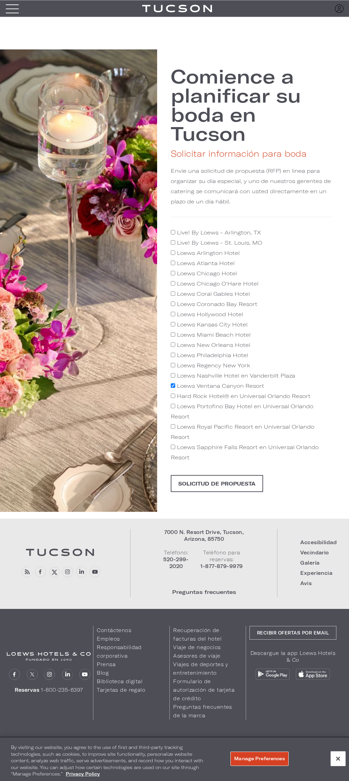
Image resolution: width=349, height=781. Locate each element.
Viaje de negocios (197, 647)
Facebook (40, 572)
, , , (204, 535)
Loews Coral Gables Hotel (212, 293)
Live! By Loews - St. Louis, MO (218, 242)
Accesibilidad (318, 542)
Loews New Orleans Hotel (212, 344)
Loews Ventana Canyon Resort (219, 385)
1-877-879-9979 (221, 566)
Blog (103, 673)
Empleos (108, 639)
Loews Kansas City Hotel (211, 324)
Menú (12, 8)
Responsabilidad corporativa (119, 651)
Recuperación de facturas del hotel (197, 634)
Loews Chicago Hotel (206, 273)
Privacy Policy (83, 774)
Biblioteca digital (119, 681)
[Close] (338, 758)
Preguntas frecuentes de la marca (202, 711)
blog (26, 572)
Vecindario (314, 552)
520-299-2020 (175, 562)
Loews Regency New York (212, 365)
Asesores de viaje (196, 656)
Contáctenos (114, 630)
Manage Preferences (259, 758)
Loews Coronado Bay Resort (216, 304)
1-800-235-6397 (62, 690)
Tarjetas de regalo (121, 690)
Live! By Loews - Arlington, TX (218, 232)
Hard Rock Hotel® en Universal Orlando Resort (242, 396)
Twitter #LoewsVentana (54, 572)
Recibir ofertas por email (293, 632)
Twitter (32, 674)
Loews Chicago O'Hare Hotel (216, 283)
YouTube (95, 572)
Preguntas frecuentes (204, 591)
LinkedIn (67, 674)
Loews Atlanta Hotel (204, 263)
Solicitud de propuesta (217, 483)
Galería (309, 563)
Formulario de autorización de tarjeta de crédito (203, 689)
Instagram (49, 674)
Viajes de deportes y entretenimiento (200, 668)
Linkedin (81, 572)
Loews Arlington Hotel (207, 252)
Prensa (106, 664)
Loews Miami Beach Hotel (213, 334)
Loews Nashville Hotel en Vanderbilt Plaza (235, 375)
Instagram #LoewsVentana (67, 572)
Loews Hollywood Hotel (209, 314)
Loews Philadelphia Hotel (211, 355)
